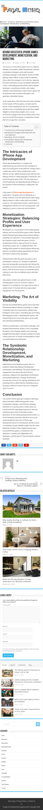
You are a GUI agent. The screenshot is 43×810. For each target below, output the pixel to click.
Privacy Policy (21, 801)
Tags (30, 665)
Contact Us (31, 801)
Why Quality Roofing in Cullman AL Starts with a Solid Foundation (19, 521)
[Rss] (21, 804)
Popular (12, 665)
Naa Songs (11, 801)
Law (2, 769)
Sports (3, 781)
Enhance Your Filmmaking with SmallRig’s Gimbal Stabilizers (16, 478)
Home (4, 22)
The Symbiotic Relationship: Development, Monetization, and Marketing (18, 141)
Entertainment (6, 747)
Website (5, 641)
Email (5, 634)
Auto (3, 735)
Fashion (4, 750)
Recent (4, 665)
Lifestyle (4, 773)
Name (5, 626)
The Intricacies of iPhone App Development (19, 130)
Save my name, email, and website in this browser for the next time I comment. (21, 650)
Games (3, 758)
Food (3, 754)
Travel (3, 788)
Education (4, 743)
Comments (21, 665)
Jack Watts (8, 63)
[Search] (38, 724)
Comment (7, 605)
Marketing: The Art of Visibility (15, 137)
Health (3, 762)
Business (4, 739)
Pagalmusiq (23, 807)
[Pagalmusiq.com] (21, 9)
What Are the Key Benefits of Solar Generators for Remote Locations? (17, 580)
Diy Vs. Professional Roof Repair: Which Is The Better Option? (26, 484)
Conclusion (8, 144)
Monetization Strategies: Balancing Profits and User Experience (20, 134)
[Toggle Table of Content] (35, 127)
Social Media (5, 777)
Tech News (11, 22)
